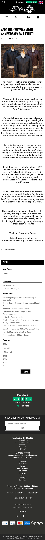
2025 (5, 356)
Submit (23, 428)
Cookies (24, 507)
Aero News (15, 39)
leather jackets (10, 250)
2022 (5, 365)
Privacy (15, 507)
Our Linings (22, 470)
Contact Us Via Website (22, 457)
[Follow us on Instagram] (2, 2)
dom (5, 39)
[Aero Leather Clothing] (23, 9)
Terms (19, 507)
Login (5, 276)
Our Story (22, 464)
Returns (23, 473)
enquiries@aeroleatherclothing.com (22, 455)
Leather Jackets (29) (11, 288)
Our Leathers (22, 468)
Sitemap (30, 507)
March (6, 352)
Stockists (22, 480)
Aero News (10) (9, 285)
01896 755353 (24, 453)
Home (5, 273)
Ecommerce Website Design (15, 538)
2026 (7, 348)
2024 (5, 359)
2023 (5, 362)
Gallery (22, 477)
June (6, 348)
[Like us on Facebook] (4, 2)
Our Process (22, 461)
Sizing (22, 475)
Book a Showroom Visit (22, 498)
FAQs (22, 466)
